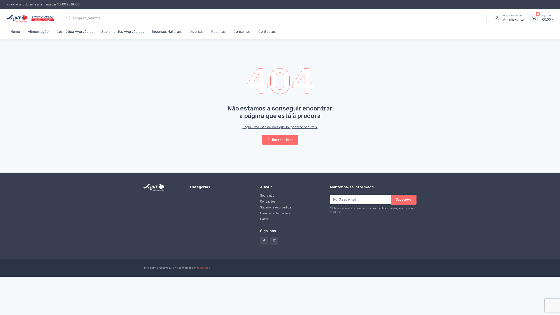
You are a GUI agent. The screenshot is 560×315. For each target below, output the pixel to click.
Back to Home (282, 140)
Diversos (196, 32)
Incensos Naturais (167, 32)
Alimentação (38, 32)
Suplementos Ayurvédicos (122, 32)
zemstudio (203, 267)
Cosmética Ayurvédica (74, 32)
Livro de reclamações (275, 213)
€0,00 (546, 17)
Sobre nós (267, 196)
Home (15, 32)
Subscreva (403, 199)
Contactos (267, 32)
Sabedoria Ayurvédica (275, 207)
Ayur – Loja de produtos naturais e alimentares (264, 241)
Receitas (218, 32)
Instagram (274, 241)
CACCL (265, 219)
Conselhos (241, 32)
